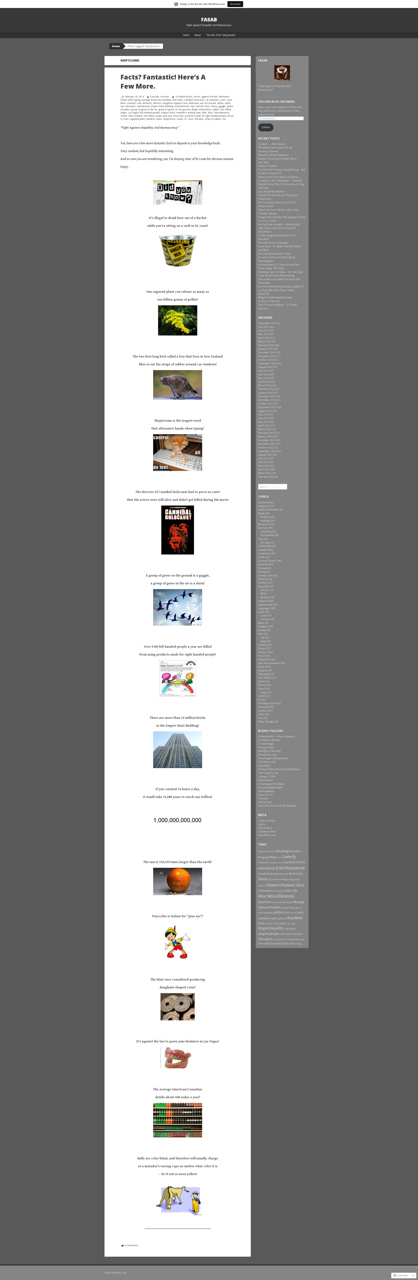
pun (286, 912)
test (294, 934)
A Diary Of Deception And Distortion (278, 769)
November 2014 (267, 356)
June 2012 (263, 462)
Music (261, 623)
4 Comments (131, 1245)
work (291, 943)
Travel (275, 939)
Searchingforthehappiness (273, 758)
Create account (266, 820)
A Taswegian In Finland (271, 784)
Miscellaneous (221, 112)
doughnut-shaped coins (175, 103)
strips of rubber (213, 118)
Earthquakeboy (266, 791)
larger (124, 112)
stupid (263, 928)
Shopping (263, 674)
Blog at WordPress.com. (115, 1273)
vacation (263, 710)
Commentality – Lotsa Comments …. (277, 736)
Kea (222, 109)
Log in (261, 824)
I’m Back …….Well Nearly (271, 144)
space (288, 924)
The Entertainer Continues (273, 242)
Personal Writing (288, 907)
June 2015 (263, 330)
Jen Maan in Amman (269, 740)
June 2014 (263, 374)
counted (131, 103)
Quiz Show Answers (269, 663)
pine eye (167, 115)
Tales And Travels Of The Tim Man (277, 805)
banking (265, 520)
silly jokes (280, 923)
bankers (265, 517)
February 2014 (266, 389)
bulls (180, 99)
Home (186, 35)
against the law (209, 96)
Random (150, 118)
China (279, 858)
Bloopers (263, 524)
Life (294, 891)
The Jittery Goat (267, 762)
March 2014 (264, 385)
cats (263, 637)
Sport (261, 681)
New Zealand (135, 115)
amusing (282, 851)
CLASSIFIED (264, 546)
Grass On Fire (265, 794)
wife (260, 943)
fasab (209, 19)
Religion (263, 670)
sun (224, 118)
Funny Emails (265, 780)
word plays (281, 943)
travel (261, 696)
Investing (266, 531)
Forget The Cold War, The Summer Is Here (282, 217)
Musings (299, 902)
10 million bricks (183, 96)
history (262, 885)
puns (300, 912)
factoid (199, 106)
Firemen (262, 568)
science (270, 923)
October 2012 (265, 447)
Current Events (266, 560)
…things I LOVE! (267, 776)
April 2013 (264, 425)
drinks (220, 103)
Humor (273, 885)
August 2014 (265, 367)
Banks (261, 513)
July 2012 (263, 458)
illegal (194, 109)
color (222, 99)
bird (175, 99)
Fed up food (264, 802)
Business (263, 528)
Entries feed (265, 828)
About (197, 35)
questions (264, 918)
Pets (260, 634)
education (130, 106)
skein (159, 118)
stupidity (276, 928)
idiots (300, 885)
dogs (263, 641)
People (274, 907)
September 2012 (267, 451)
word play (269, 943)
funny (214, 106)
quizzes (282, 918)
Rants (261, 666)
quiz (274, 918)
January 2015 (265, 349)
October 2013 (265, 403)
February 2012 (266, 476)
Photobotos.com (267, 754)
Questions (263, 659)
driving (265, 542)
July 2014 (263, 370)
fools (299, 873)
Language (263, 608)
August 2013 (265, 411)
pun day (293, 913)
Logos (264, 692)
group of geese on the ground (174, 109)
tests (300, 934)
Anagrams (263, 506)
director (157, 103)
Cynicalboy (264, 765)
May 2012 (263, 466)
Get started (235, 4)
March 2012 (264, 473)
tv (259, 699)
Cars (260, 539)
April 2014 (264, 381)
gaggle (221, 106)
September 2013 (267, 407)
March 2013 (264, 429)
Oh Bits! (262, 630)
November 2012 (267, 443)
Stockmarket (268, 535)
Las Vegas (133, 112)
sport (293, 924)
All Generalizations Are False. (274, 253)
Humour (262, 601)
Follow (266, 127)
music (289, 902)
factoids (285, 874)
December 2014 (266, 352)
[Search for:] (272, 486)
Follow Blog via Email (276, 101)
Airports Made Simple (270, 787)
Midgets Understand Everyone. (275, 297)
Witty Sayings (266, 721)
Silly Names (264, 677)
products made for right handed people (205, 115)
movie (124, 115)
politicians (268, 913)
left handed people (150, 112)
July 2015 (263, 327)
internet (277, 891)
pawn (159, 115)
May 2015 (263, 334)
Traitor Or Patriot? (269, 301)
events (262, 873)
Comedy (289, 856)
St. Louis (188, 118)
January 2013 (265, 436)
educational (143, 106)
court (264, 615)
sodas (180, 118)
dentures (147, 103)
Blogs (272, 857)
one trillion (149, 115)
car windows (212, 99)
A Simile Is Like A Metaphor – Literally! (280, 180)
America (270, 851)
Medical (265, 597)
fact (193, 106)
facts (207, 106)
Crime (261, 557)
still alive (199, 118)
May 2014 (263, 378)
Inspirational (265, 604)
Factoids (154, 96)
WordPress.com (266, 835)
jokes (289, 890)
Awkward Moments (268, 509)
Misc (210, 112)
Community (263, 862)
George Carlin (266, 575)
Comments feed (266, 831)
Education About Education (273, 155)
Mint (204, 112)
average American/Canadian (156, 99)
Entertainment (181, 106)
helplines (263, 579)
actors (196, 96)
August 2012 (265, 454)
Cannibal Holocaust (194, 99)
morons (264, 902)
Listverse (263, 798)
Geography (294, 879)
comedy (262, 550)
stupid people (268, 934)
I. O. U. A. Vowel (267, 220)
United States (293, 939)
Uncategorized (266, 703)
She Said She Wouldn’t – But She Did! (279, 224)
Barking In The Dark (269, 751)
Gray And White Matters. (272, 191)
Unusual (164, 96)
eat (122, 106)
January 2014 (265, 392)
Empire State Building (162, 106)
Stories (262, 685)
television (285, 934)
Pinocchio (178, 115)
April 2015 (264, 338)
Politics (262, 652)
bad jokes (294, 851)
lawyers (265, 619)
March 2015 (264, 341)
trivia (281, 939)
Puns (261, 655)
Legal (261, 612)
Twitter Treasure (267, 166)
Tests (261, 688)
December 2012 (266, 440)
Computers (264, 553)
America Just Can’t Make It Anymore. (278, 177)
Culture (280, 863)
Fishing (262, 571)
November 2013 (267, 400)
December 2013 (266, 396)
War (260, 718)
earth (227, 103)
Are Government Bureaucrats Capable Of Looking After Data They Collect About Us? (280, 290)
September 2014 (267, 363)
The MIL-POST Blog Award (220, 35)
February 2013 (266, 433)
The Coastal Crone (268, 773)
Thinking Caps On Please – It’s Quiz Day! (280, 272)
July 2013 (263, 414)
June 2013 (263, 418)
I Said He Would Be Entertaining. (276, 275)
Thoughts (265, 939)
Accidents (263, 502)
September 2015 (267, 323)
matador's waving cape (188, 112)
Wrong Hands (265, 747)
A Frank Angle (266, 743)
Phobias (262, 645)
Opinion (263, 907)
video (261, 714)
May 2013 (263, 422)
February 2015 (266, 345)
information (205, 109)
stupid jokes (290, 929)
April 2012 (264, 469)
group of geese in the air (144, 109)
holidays (262, 582)
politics (279, 912)
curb (139, 103)
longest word (168, 112)
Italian (215, 109)
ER (262, 593)
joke (283, 891)
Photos (262, 648)
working (298, 944)
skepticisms (169, 118)
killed (228, 109)
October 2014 (265, 359)
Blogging (263, 857)
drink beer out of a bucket (202, 103)
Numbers (263, 626)
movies (282, 902)
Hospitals (263, 586)
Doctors (265, 590)
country (273, 862)
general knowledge (278, 879)
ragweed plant (137, 118)
